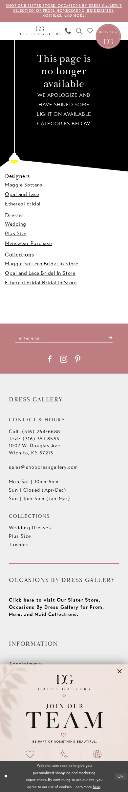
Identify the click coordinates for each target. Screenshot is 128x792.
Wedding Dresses (30, 528)
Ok (120, 776)
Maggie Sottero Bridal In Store (41, 263)
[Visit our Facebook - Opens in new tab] (50, 359)
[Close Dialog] (6, 776)
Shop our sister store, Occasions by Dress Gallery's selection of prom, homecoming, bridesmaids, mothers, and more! (64, 10)
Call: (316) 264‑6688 (34, 431)
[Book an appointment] (108, 35)
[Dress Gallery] (40, 30)
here (96, 786)
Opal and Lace (22, 194)
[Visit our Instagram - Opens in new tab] (63, 359)
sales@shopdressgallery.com (43, 467)
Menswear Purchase (28, 243)
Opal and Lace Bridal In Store (40, 273)
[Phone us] (68, 31)
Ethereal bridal (23, 204)
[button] (10, 31)
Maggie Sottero (23, 185)
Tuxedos (19, 545)
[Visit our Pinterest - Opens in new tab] (77, 359)
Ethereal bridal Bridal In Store (41, 282)
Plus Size (16, 233)
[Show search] (79, 31)
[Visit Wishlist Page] (90, 31)
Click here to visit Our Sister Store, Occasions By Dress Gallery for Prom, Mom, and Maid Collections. (56, 607)
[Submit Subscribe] (110, 338)
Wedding (15, 224)
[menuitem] (10, 31)
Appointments (26, 664)
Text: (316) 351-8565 (34, 439)
